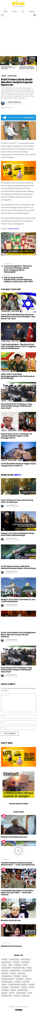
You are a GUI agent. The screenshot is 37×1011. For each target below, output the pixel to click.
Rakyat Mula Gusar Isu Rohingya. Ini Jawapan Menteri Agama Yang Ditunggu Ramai (16, 436)
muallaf (26, 982)
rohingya (6, 990)
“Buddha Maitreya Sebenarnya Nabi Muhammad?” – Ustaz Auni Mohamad (17, 864)
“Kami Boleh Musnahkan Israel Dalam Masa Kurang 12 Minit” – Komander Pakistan (17, 892)
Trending (32, 11)
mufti (4, 984)
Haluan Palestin (13, 229)
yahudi (17, 996)
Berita (4, 401)
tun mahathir (22, 993)
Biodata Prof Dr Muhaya (11, 946)
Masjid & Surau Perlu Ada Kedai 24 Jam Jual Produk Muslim (18, 600)
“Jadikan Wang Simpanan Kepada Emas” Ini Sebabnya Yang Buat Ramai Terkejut (26, 68)
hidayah (17, 976)
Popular (14, 11)
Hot (23, 11)
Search (34, 15)
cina (26, 965)
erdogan (22, 973)
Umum (10, 401)
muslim (32, 984)
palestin (5, 987)
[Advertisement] (18, 36)
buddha (18, 965)
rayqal (32, 987)
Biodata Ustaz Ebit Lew (11, 920)
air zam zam (7, 962)
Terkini (5, 11)
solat (14, 990)
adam (5, 959)
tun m (12, 993)
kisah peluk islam (8, 979)
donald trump (16, 970)
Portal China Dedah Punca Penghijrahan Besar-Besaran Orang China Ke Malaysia (18, 634)
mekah (18, 982)
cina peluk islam (19, 968)
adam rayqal (15, 959)
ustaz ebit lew (7, 996)
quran (24, 987)
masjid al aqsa (7, 982)
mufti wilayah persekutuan (18, 984)
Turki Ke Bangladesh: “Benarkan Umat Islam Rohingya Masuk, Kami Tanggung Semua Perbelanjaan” (18, 346)
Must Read (15, 311)
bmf (11, 965)
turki (30, 993)
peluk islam (15, 987)
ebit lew (5, 973)
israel (25, 976)
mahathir (20, 979)
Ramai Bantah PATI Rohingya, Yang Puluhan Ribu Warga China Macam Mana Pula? (16, 406)
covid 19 (5, 970)
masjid (29, 979)
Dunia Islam (6, 311)
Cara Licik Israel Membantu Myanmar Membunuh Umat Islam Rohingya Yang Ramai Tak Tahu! (18, 316)
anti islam (26, 962)
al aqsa (17, 962)
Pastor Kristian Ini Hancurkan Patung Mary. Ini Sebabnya (8, 68)
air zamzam (26, 959)
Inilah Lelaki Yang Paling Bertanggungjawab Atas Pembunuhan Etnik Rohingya (18, 376)
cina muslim (7, 968)
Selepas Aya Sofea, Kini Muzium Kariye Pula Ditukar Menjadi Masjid (17, 534)
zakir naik (26, 996)
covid (29, 968)
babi (4, 965)
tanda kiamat (23, 990)
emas (13, 973)
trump (5, 993)
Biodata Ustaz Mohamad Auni (14, 837)
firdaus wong (7, 976)
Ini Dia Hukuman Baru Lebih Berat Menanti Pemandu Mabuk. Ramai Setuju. (18, 567)
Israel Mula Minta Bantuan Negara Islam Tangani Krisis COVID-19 (18, 464)
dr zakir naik (27, 970)
